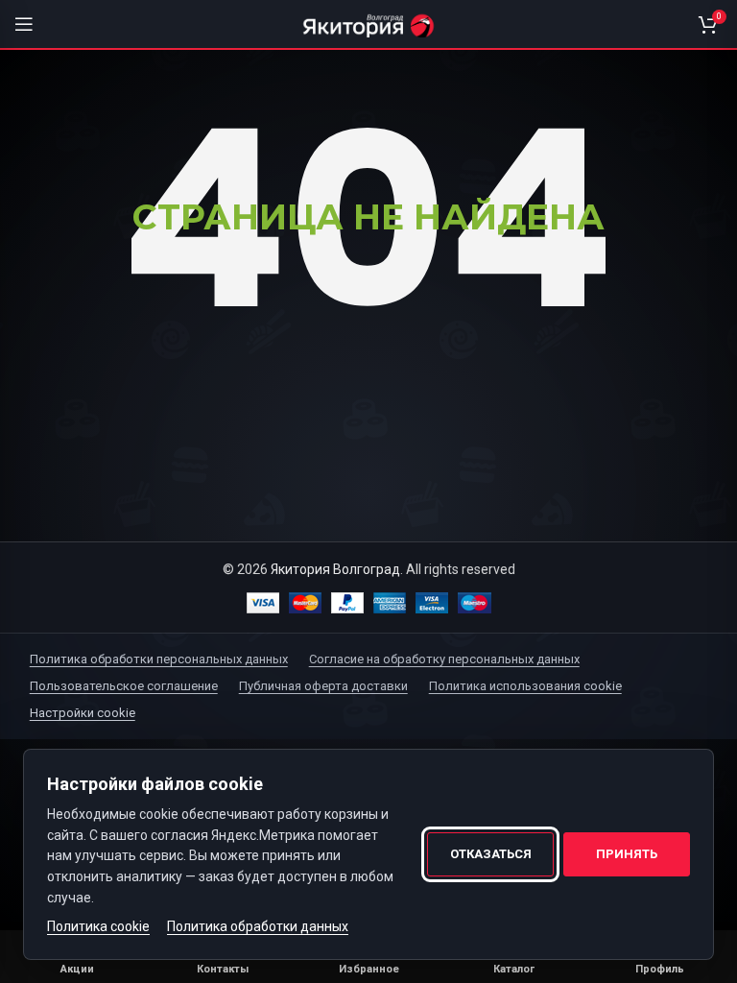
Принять (626, 854)
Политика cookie (98, 926)
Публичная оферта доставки (323, 686)
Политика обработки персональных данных (159, 659)
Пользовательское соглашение (124, 686)
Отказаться (491, 854)
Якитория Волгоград (335, 569)
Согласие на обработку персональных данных (444, 659)
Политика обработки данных (257, 926)
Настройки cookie (82, 713)
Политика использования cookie (525, 686)
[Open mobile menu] (24, 24)
